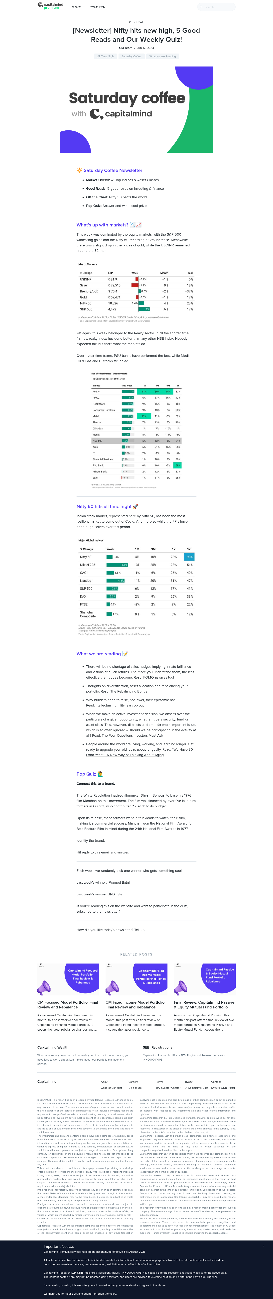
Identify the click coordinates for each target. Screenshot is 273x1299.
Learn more (76, 1059)
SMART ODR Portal (223, 1088)
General (136, 22)
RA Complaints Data (196, 1088)
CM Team (125, 48)
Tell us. (139, 930)
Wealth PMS (97, 7)
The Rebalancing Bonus (128, 691)
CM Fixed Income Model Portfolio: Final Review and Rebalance (135, 1005)
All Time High (105, 56)
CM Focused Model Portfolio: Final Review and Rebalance (67, 1005)
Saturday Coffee (131, 56)
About (104, 1082)
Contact (216, 1082)
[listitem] (136, 711)
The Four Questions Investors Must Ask (132, 735)
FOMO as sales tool (158, 677)
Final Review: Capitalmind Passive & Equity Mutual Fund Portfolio (204, 1005)
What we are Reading (162, 56)
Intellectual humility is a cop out (119, 705)
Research (76, 7)
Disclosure (135, 1088)
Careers (133, 1082)
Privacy (188, 1082)
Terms (159, 1082)
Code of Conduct (111, 1088)
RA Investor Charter (168, 1088)
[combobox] (216, 7)
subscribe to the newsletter (98, 911)
